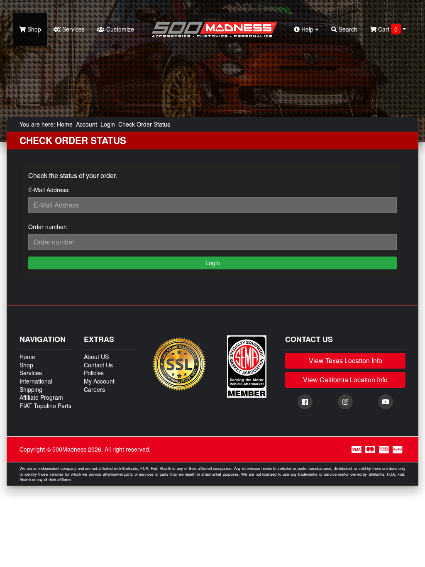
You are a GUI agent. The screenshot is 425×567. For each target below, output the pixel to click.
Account (86, 124)
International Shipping (36, 385)
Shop (33, 29)
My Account (99, 381)
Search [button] (347, 29)
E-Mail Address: (49, 190)
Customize (119, 29)
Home (65, 124)
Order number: (47, 226)
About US (96, 356)
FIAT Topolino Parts (45, 405)
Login (107, 124)
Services (73, 29)
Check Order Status (144, 124)
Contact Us (98, 365)
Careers (94, 389)
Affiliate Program (41, 397)
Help (307, 29)
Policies (94, 373)
